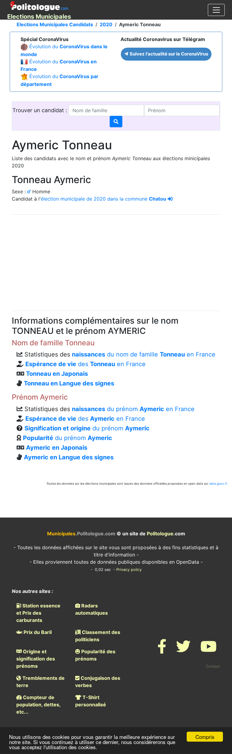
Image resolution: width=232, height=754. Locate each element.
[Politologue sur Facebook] (162, 650)
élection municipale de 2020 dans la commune (103, 199)
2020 (106, 24)
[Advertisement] (116, 262)
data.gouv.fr (218, 483)
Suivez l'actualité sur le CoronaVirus (168, 54)
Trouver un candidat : (40, 110)
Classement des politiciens (97, 635)
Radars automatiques (91, 609)
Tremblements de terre (40, 681)
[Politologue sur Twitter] (183, 650)
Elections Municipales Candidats (55, 24)
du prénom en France (133, 409)
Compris (204, 736)
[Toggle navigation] (216, 10)
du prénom (87, 428)
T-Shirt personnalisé (90, 701)
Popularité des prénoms (95, 655)
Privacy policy (129, 569)
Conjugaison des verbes (97, 681)
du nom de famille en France (143, 354)
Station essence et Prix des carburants (38, 613)
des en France (85, 364)
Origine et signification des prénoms (35, 658)
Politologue (160, 534)
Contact (213, 666)
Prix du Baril (37, 632)
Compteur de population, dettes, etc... (38, 704)
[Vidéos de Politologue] (208, 650)
